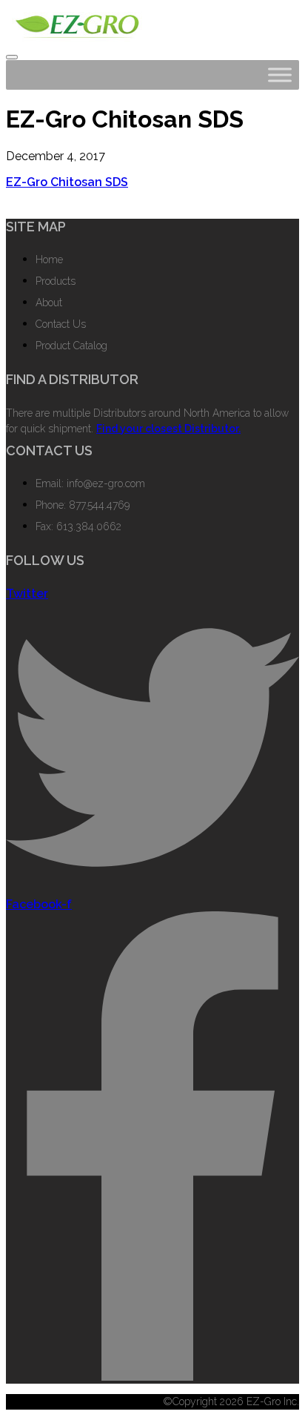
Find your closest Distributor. (168, 429)
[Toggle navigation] (12, 57)
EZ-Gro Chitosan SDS (67, 182)
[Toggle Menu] (280, 74)
